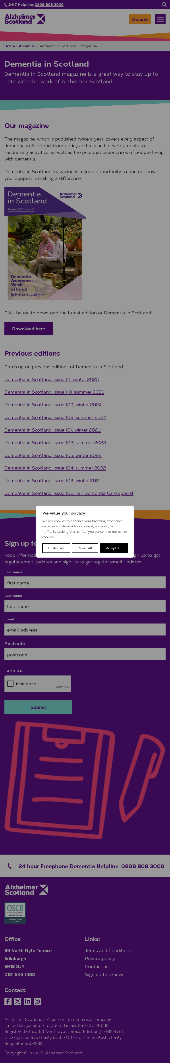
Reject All (85, 548)
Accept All (114, 548)
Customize (56, 548)
